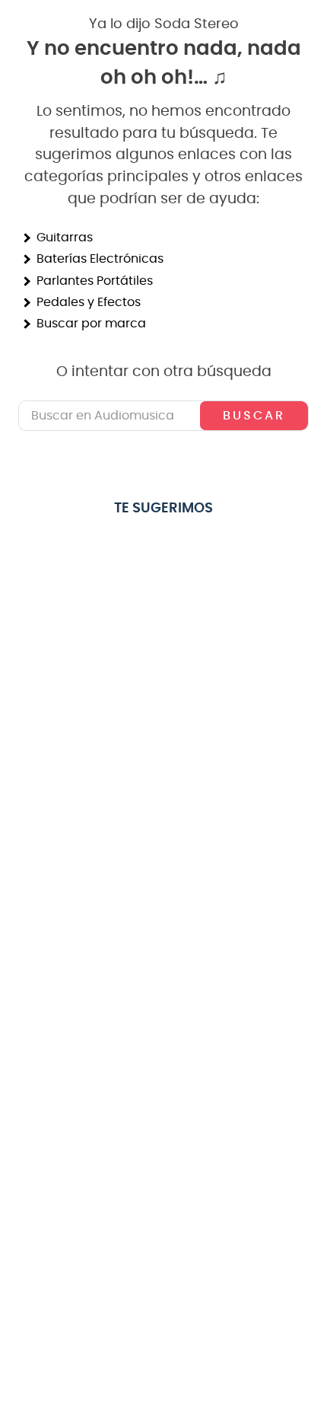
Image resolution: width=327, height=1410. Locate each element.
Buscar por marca (91, 323)
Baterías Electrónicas (100, 259)
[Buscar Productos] (254, 415)
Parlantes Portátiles (95, 281)
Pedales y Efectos (89, 302)
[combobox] (163, 415)
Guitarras (65, 237)
